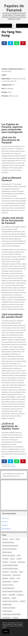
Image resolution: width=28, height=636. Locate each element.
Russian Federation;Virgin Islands (12, 591)
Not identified (13, 466)
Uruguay (15, 617)
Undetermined (7, 604)
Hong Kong (21, 562)
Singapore (20, 595)
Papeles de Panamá (14, 8)
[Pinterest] (22, 43)
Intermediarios (6, 529)
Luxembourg (16, 575)
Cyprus (12, 559)
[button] (14, 26)
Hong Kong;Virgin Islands (10, 568)
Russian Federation (8, 588)
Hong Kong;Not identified (10, 565)
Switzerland (6, 598)
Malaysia (5, 578)
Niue (18, 578)
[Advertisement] (14, 55)
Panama (15, 582)
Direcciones (5, 518)
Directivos (13, 465)
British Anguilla (7, 552)
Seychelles (12, 595)
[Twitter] (10, 43)
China (18, 555)
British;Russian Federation (10, 546)
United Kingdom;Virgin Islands (12, 614)
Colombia (5, 559)
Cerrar (5, 631)
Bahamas (5, 539)
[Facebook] (4, 43)
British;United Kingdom (9, 549)
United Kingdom (7, 611)
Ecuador (19, 559)
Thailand (22, 601)
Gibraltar (5, 562)
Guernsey (13, 562)
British (18, 539)
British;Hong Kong (8, 542)
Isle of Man (14, 572)
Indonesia (5, 572)
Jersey (21, 572)
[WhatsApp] (16, 43)
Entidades (5, 525)
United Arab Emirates (9, 608)
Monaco (12, 578)
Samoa (5, 595)
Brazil (12, 539)
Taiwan (14, 598)
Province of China (8, 585)
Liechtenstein (6, 575)
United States (7, 617)
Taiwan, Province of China (10, 601)
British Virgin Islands (9, 555)
